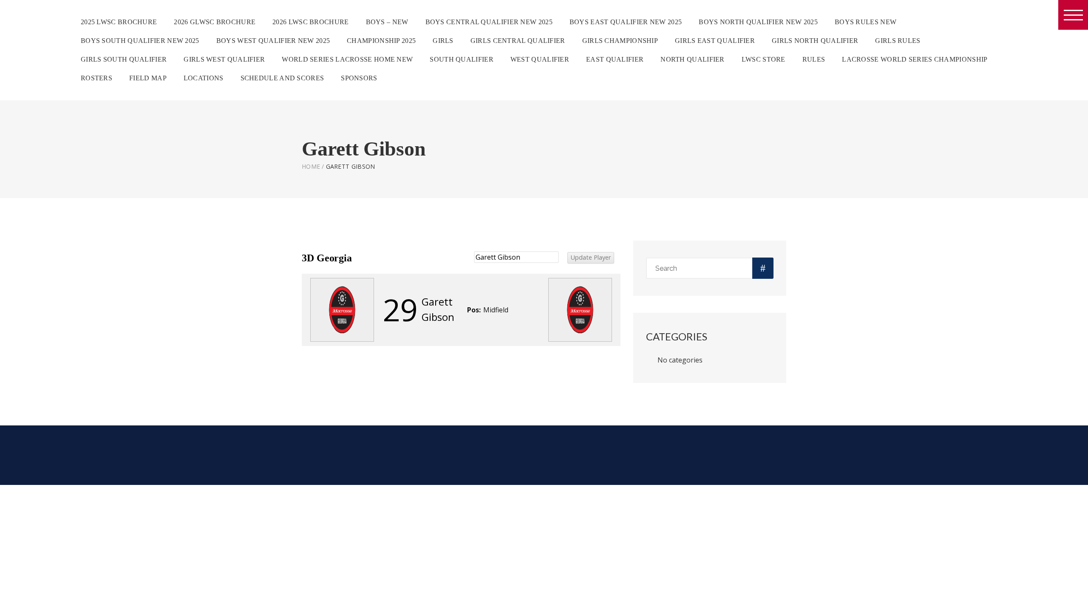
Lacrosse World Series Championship (914, 59)
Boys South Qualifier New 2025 (140, 40)
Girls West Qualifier (224, 59)
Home (311, 166)
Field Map (148, 78)
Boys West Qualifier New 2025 (273, 40)
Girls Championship (620, 40)
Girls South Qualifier (124, 59)
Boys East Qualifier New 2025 (626, 22)
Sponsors (359, 78)
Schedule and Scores (282, 78)
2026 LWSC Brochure (310, 22)
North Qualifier (692, 59)
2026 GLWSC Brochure (214, 22)
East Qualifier (614, 59)
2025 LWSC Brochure (119, 22)
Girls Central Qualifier (517, 40)
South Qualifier (461, 59)
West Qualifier (539, 59)
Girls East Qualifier (715, 40)
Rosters (96, 78)
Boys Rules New (865, 22)
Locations (204, 78)
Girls (443, 40)
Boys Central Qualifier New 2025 (488, 22)
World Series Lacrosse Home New (347, 59)
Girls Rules (897, 40)
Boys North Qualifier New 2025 (758, 22)
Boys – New (387, 22)
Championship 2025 (381, 40)
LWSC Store (763, 59)
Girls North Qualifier (815, 40)
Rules (813, 59)
